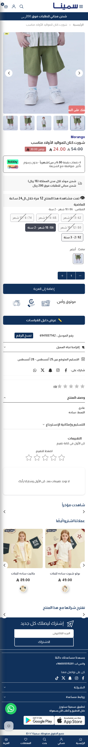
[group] (44, 73)
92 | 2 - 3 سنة (72, 237)
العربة (6, 743)
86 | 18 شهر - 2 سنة (40, 227)
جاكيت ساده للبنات (23, 573)
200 (44, 16)
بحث (44, 743)
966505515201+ (64, 663)
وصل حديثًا (51, 530)
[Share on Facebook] (66, 370)
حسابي (61, 743)
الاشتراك (44, 642)
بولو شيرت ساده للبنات (65, 573)
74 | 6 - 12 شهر (22, 217)
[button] (6, 6)
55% (7, 33)
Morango (78, 137)
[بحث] (21, 6)
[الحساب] (14, 6)
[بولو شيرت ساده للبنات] (65, 548)
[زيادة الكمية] (62, 275)
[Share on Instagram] (58, 370)
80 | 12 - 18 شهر (70, 227)
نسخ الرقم (24, 335)
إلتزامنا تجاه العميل (68, 347)
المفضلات (25, 743)
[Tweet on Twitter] (42, 370)
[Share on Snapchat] (50, 370)
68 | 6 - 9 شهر (47, 217)
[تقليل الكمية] (80, 275)
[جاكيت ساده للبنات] (23, 548)
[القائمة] (81, 6)
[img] (71, 387)
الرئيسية (78, 24)
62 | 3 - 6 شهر (72, 217)
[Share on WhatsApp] (35, 370)
